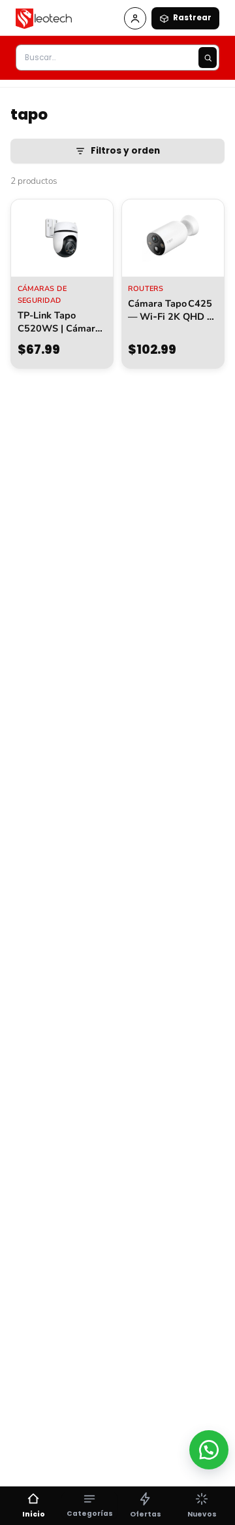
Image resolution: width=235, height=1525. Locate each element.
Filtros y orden (125, 151)
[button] (208, 1449)
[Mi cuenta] (135, 18)
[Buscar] (207, 57)
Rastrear (192, 17)
